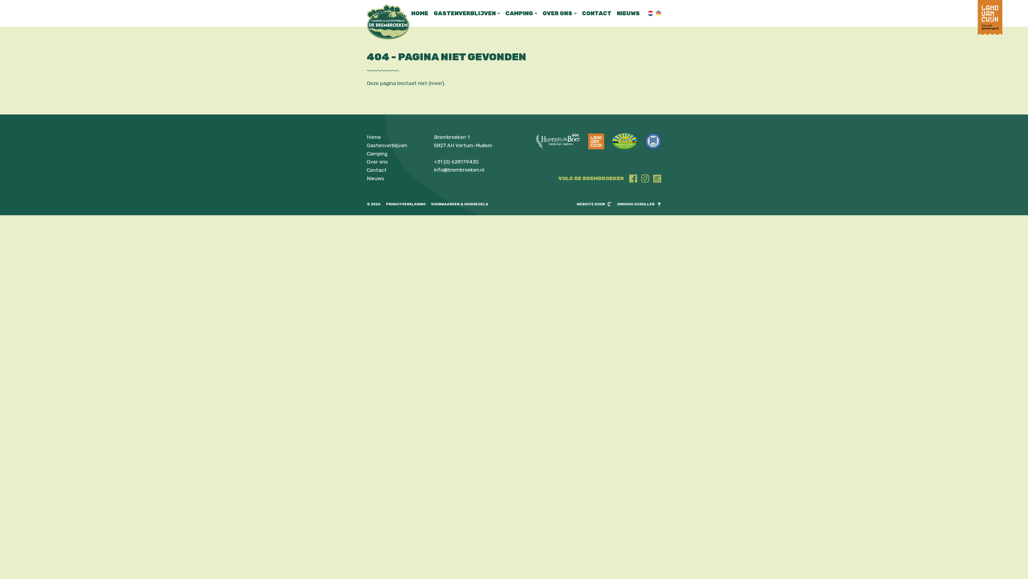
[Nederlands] (650, 13)
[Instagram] (645, 179)
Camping (519, 13)
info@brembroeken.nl (459, 170)
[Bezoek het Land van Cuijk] (990, 33)
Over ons (557, 13)
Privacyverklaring (406, 204)
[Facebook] (633, 179)
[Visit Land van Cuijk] (596, 141)
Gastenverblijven (465, 13)
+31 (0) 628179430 (456, 162)
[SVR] (624, 141)
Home (419, 13)
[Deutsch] (658, 13)
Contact (596, 13)
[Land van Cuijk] (657, 179)
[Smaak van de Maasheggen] (653, 141)
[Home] (388, 22)
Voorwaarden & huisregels (459, 204)
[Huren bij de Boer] (558, 141)
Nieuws (628, 13)
